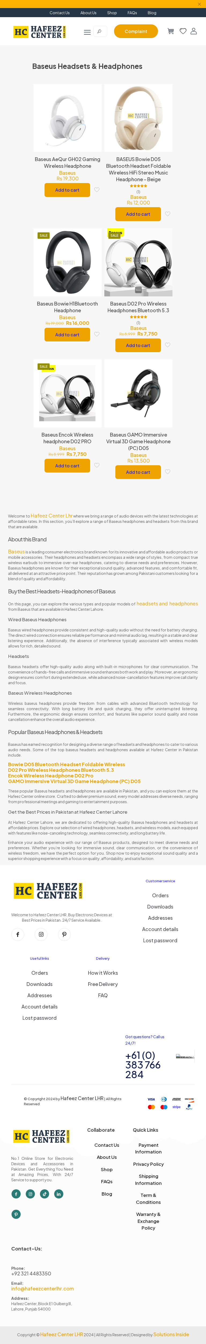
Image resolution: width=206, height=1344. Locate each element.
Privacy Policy (148, 1164)
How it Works (103, 973)
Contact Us (106, 1145)
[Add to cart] (94, 91)
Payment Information (148, 1148)
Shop (107, 1169)
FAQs (107, 1181)
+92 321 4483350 (31, 1273)
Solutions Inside (171, 1334)
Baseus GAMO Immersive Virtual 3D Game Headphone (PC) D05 (138, 441)
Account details (160, 929)
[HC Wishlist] (183, 31)
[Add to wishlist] (94, 115)
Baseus (67, 173)
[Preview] (94, 126)
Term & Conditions (148, 1198)
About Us (107, 1157)
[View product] (94, 103)
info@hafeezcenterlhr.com (42, 1288)
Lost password (160, 940)
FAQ (103, 995)
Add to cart (67, 190)
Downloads (160, 906)
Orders (160, 895)
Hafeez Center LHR (82, 1098)
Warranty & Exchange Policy (148, 1221)
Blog (107, 1194)
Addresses (160, 918)
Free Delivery (103, 984)
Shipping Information (148, 1179)
